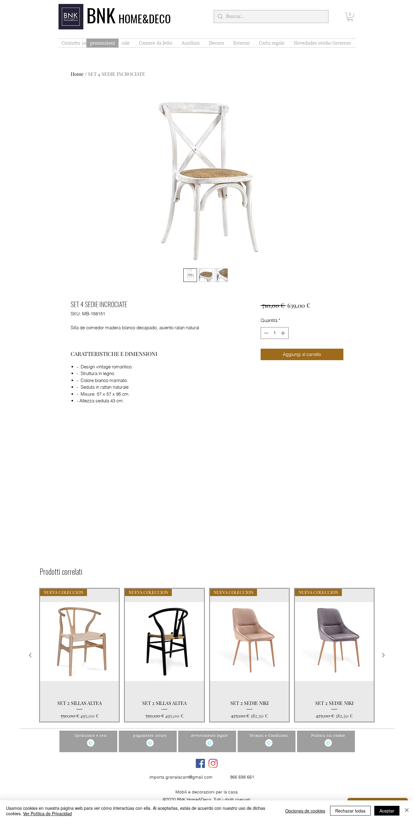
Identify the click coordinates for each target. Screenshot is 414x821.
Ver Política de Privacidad (47, 813)
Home (77, 74)
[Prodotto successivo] (383, 655)
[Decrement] (266, 333)
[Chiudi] (406, 810)
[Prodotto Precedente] (30, 655)
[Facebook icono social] (200, 763)
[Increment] (283, 333)
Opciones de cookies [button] (305, 811)
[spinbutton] (274, 333)
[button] (350, 16)
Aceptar (386, 811)
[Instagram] (213, 763)
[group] (207, 655)
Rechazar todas (350, 811)
